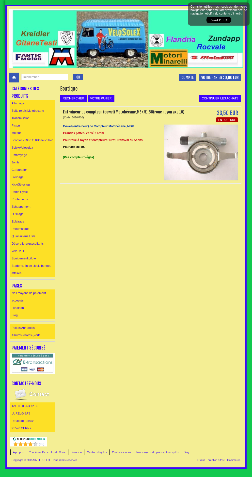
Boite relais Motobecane (28, 110)
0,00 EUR (232, 77)
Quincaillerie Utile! (24, 236)
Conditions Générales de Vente (47, 452)
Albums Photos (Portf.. (26, 335)
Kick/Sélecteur (21, 184)
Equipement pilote (24, 258)
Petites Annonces (23, 328)
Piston (16, 125)
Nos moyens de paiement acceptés (29, 296)
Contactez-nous (121, 452)
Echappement (21, 206)
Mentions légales (97, 452)
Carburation (20, 170)
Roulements (20, 199)
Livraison (18, 308)
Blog (15, 315)
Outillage (18, 214)
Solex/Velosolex (22, 147)
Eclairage (18, 221)
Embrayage (19, 155)
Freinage (18, 177)
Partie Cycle (20, 192)
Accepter (219, 20)
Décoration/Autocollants (28, 243)
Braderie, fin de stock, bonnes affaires (31, 269)
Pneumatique (21, 229)
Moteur (16, 133)
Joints (15, 162)
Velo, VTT (18, 251)
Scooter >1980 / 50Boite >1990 (32, 140)
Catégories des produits (25, 92)
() (41, 444)
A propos (18, 452)
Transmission (21, 118)
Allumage (18, 103)
